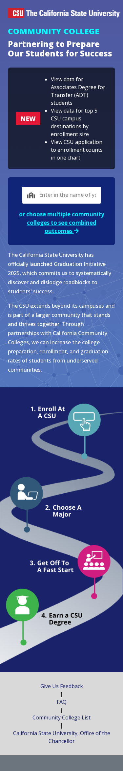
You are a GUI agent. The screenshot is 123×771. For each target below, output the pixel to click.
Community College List (61, 717)
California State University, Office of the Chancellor (61, 737)
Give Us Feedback (61, 686)
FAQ (62, 701)
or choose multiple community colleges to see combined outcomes (61, 222)
